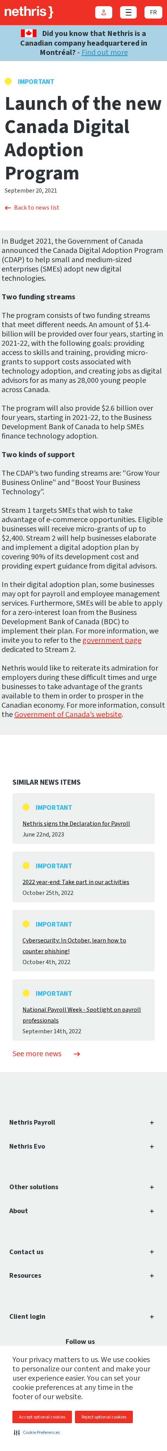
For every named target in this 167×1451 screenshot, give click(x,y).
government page (111, 640)
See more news (36, 1053)
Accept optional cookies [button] (42, 1417)
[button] (36, 1432)
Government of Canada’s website (68, 714)
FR (153, 12)
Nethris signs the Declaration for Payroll (76, 823)
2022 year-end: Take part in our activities (76, 882)
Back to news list (36, 208)
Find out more (105, 52)
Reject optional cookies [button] (104, 1417)
